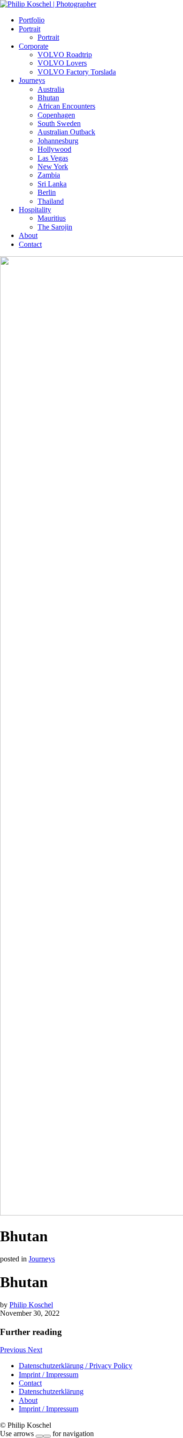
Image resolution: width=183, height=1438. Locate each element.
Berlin (47, 192)
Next (35, 1350)
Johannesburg (58, 141)
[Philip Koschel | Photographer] (48, 4)
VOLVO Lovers (62, 63)
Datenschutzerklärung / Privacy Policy (75, 1366)
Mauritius (52, 218)
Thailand (51, 201)
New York (53, 166)
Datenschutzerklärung (51, 1391)
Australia (51, 89)
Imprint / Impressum (48, 1375)
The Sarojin (55, 227)
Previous (14, 1350)
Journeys (32, 80)
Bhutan (48, 98)
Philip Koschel (31, 1305)
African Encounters (66, 106)
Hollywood (54, 149)
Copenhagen (56, 115)
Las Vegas (53, 158)
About (28, 235)
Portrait (29, 29)
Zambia (49, 175)
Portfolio (32, 20)
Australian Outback (66, 132)
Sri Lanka (52, 184)
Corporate (33, 46)
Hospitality (35, 210)
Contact (30, 244)
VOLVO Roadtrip (65, 55)
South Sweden (59, 123)
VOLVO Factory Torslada (77, 72)
